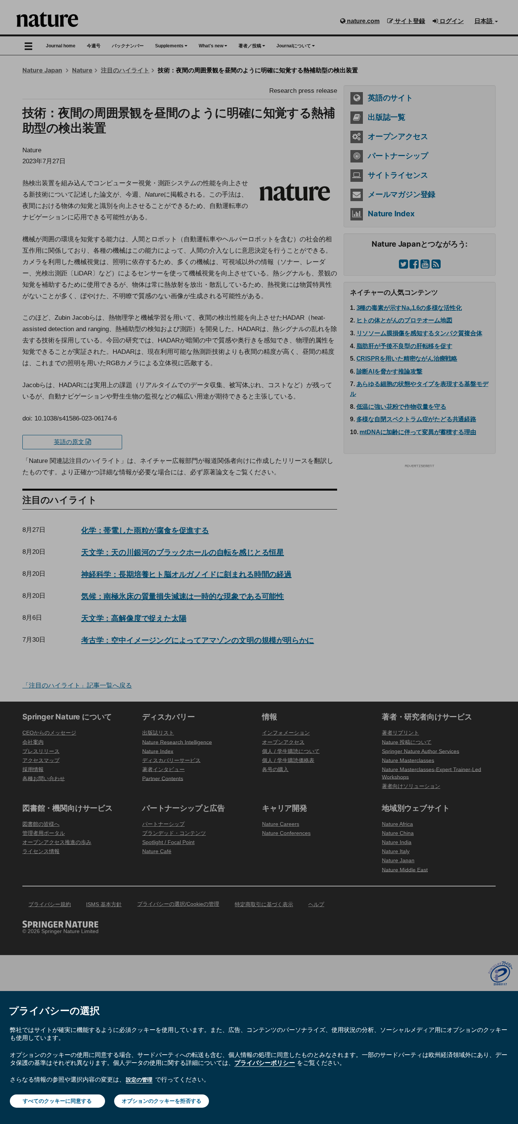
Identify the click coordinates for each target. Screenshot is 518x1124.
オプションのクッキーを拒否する (161, 1101)
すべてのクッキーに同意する (57, 1101)
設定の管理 (139, 1080)
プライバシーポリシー (264, 1062)
